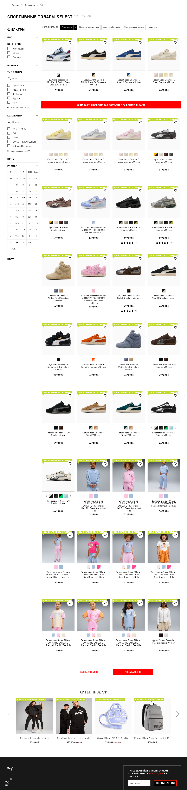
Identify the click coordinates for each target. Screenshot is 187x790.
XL (23, 243)
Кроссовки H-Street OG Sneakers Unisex (163, 433)
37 (10, 217)
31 (10, 204)
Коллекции (30, 5)
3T (36, 178)
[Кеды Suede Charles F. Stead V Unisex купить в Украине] (93, 407)
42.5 (36, 223)
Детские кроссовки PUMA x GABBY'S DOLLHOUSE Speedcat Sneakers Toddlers (93, 299)
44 (17, 230)
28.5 (23, 198)
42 (30, 223)
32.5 (29, 204)
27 (36, 191)
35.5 (29, 211)
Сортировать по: (50, 27)
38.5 (29, 217)
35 (23, 211)
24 (17, 191)
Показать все (133, 672)
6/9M (10, 178)
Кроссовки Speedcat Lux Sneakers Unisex (164, 365)
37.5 (17, 217)
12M (17, 178)
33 (36, 204)
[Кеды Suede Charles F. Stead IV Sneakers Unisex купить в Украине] (93, 339)
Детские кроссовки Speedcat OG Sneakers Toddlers (58, 367)
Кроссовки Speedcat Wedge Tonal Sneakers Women (58, 298)
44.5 (23, 230)
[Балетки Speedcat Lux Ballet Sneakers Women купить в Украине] (128, 270)
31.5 (17, 204)
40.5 (17, 223)
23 (10, 191)
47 (10, 236)
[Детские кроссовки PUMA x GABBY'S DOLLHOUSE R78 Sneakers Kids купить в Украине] (93, 202)
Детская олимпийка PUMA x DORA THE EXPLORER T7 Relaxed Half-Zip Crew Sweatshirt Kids (93, 506)
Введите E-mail (135, 783)
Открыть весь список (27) (18, 107)
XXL (29, 243)
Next (175, 427)
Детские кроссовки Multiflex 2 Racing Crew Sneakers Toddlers (58, 82)
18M (23, 178)
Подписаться (165, 783)
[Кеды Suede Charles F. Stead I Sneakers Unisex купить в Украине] (164, 270)
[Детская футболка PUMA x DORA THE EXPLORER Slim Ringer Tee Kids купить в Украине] (93, 547)
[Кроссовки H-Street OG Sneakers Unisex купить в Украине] (164, 407)
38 (23, 217)
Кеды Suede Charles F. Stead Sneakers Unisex (164, 80)
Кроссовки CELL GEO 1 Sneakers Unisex (128, 228)
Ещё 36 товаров (89, 672)
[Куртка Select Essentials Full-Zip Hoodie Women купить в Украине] (164, 615)
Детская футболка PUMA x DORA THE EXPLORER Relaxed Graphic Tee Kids (58, 642)
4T (11, 185)
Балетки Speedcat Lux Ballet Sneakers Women (128, 296)
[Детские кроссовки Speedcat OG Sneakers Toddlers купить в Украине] (58, 339)
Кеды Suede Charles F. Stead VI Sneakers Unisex (128, 80)
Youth (14, 249)
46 (36, 230)
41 (23, 223)
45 (30, 230)
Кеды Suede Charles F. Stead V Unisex (93, 433)
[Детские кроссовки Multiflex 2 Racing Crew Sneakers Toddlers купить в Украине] (58, 54)
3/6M (36, 172)
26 (30, 191)
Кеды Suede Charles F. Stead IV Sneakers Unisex (93, 365)
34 (10, 211)
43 (10, 230)
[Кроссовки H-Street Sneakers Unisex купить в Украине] (164, 134)
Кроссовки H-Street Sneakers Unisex (163, 160)
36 (36, 211)
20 (23, 185)
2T (30, 178)
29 (30, 198)
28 (17, 198)
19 (17, 185)
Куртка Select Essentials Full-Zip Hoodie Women (163, 641)
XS (23, 236)
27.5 (10, 198)
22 (36, 185)
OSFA (17, 243)
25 (23, 191)
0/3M (30, 172)
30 (36, 198)
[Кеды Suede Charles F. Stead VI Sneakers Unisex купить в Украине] (128, 54)
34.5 (17, 211)
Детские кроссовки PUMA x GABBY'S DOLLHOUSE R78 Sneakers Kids (93, 230)
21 (30, 185)
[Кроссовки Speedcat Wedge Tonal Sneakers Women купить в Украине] (58, 270)
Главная (15, 5)
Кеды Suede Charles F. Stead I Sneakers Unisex (163, 296)
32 (23, 204)
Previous (151, 427)
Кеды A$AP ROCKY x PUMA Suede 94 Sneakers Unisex (93, 82)
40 (10, 223)
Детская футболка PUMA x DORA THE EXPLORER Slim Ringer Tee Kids (93, 574)
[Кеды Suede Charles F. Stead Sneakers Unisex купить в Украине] (164, 54)
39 (36, 217)
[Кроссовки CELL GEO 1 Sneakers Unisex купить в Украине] (128, 202)
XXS (17, 236)
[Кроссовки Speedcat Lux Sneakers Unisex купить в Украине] (164, 339)
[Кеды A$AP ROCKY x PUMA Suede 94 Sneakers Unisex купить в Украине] (93, 54)
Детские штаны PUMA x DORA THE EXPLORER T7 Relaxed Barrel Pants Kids (163, 503)
